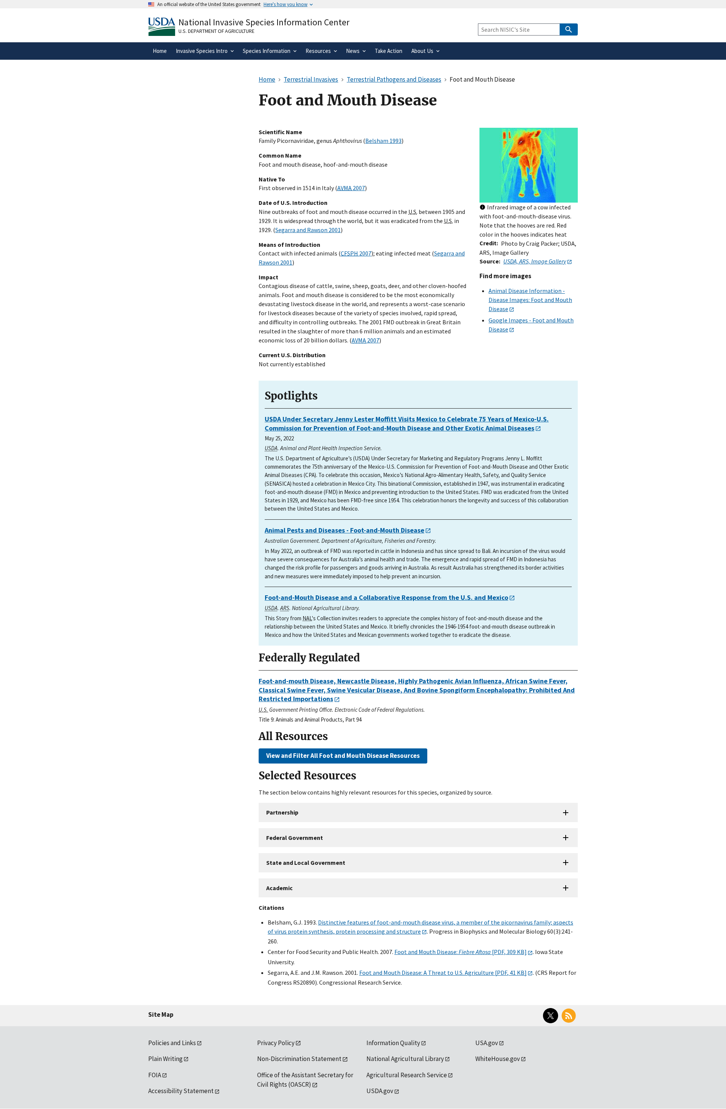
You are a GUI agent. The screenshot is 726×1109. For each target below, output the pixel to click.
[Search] (569, 29)
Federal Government (294, 837)
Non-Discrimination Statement (299, 1059)
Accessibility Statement (181, 1091)
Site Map (161, 1014)
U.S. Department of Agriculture (216, 31)
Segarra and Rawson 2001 (308, 230)
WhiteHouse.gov (497, 1059)
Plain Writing (165, 1059)
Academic (279, 888)
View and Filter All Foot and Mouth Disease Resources (343, 755)
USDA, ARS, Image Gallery (534, 261)
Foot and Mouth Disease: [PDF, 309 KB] (460, 952)
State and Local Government (305, 862)
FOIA (154, 1075)
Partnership (282, 812)
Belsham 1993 (383, 140)
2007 (351, 188)
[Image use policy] (482, 207)
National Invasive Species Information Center (263, 22)
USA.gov (486, 1043)
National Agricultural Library (405, 1059)
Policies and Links (172, 1043)
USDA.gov (379, 1091)
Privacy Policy (276, 1043)
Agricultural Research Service (406, 1075)
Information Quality (393, 1043)
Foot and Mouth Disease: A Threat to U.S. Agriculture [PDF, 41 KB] (443, 972)
